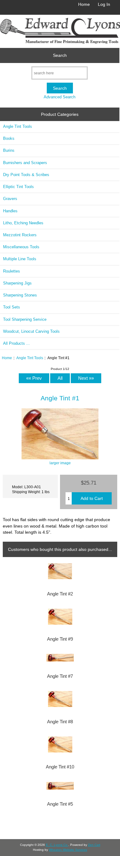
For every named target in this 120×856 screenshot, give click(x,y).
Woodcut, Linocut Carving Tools (31, 331)
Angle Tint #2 (60, 593)
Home (84, 4)
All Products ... (16, 343)
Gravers (10, 198)
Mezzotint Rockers (20, 235)
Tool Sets (11, 307)
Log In (104, 4)
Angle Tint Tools (29, 358)
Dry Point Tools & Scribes (26, 174)
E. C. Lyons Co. (57, 844)
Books (8, 138)
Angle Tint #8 (60, 721)
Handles (10, 211)
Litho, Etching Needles (23, 223)
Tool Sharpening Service (24, 319)
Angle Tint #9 (60, 639)
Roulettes (11, 271)
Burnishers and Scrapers (25, 162)
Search (60, 55)
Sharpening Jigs (17, 283)
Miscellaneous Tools (21, 247)
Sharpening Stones (20, 295)
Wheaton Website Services (68, 849)
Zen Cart (94, 844)
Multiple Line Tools (19, 259)
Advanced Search (59, 97)
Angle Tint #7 (60, 676)
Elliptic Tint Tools (18, 186)
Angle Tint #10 (60, 766)
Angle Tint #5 (60, 804)
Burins (8, 150)
